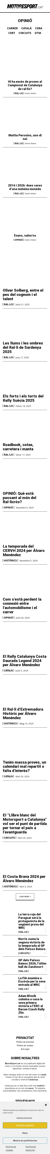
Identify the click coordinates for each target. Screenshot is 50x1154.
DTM (38, 33)
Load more (24, 896)
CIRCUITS (25, 33)
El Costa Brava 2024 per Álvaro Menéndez (24, 878)
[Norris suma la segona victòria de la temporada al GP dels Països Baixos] (9, 943)
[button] (45, 1104)
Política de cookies (25, 1045)
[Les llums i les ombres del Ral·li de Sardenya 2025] (25, 325)
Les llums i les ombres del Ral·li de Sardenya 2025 (23, 347)
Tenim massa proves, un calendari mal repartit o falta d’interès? (24, 766)
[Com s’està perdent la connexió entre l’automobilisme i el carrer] (25, 581)
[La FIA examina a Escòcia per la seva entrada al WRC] (9, 982)
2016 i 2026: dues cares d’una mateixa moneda (25, 187)
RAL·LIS (19, 93)
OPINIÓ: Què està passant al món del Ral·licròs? (19, 497)
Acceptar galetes (25, 1125)
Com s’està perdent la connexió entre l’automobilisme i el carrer (22, 605)
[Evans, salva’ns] (25, 218)
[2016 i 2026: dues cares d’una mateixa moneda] (25, 167)
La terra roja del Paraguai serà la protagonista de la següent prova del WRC (31, 921)
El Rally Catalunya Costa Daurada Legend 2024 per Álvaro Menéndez (24, 660)
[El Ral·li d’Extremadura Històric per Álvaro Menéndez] (25, 691)
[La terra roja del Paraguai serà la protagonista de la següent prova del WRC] (9, 919)
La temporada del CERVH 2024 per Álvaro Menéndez (24, 550)
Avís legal (25, 1049)
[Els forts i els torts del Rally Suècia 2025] (25, 378)
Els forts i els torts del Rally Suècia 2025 (23, 398)
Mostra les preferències (25, 1140)
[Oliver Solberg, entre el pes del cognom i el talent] (25, 272)
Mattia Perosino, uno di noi (25, 137)
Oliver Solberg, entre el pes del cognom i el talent (23, 294)
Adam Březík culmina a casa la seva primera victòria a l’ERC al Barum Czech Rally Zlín (31, 1004)
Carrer (12, 28)
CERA (38, 28)
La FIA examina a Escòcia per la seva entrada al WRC (31, 981)
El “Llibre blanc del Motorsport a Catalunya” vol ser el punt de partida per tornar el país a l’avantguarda (25, 823)
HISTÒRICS (10, 560)
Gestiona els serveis (24, 1118)
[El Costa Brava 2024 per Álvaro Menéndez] (25, 858)
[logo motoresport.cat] (25, 6)
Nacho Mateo (30, 93)
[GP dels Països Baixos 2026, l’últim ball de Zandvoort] (9, 964)
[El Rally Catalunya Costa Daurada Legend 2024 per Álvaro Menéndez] (25, 638)
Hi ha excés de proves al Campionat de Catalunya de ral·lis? (25, 85)
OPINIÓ (19, 240)
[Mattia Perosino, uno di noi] (25, 117)
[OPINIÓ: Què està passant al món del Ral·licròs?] (25, 475)
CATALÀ (26, 28)
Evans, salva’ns (25, 235)
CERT (11, 33)
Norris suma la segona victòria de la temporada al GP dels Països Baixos (31, 944)
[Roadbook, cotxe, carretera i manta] (25, 426)
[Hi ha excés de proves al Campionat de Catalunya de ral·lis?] (25, 64)
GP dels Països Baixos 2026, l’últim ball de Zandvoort (32, 963)
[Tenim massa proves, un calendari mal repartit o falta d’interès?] (25, 744)
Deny (25, 1133)
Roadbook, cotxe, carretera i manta (18, 446)
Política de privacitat (25, 1041)
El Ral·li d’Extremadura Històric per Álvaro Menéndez (23, 713)
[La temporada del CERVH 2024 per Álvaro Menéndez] (25, 528)
